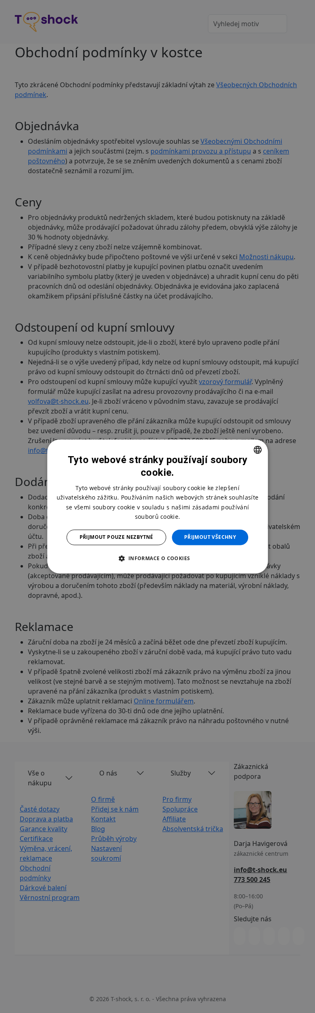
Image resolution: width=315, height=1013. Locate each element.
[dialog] (157, 506)
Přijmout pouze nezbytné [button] (116, 537)
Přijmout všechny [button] (210, 537)
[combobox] (257, 449)
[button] (157, 558)
